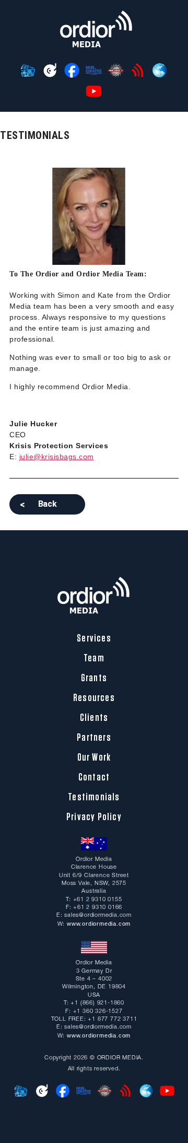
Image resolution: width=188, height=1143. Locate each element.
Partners (94, 737)
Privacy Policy (94, 817)
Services (94, 638)
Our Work (94, 757)
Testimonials (94, 797)
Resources (94, 698)
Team (94, 658)
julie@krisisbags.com (56, 456)
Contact (94, 777)
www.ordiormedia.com (99, 923)
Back (47, 504)
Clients (94, 718)
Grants (94, 678)
